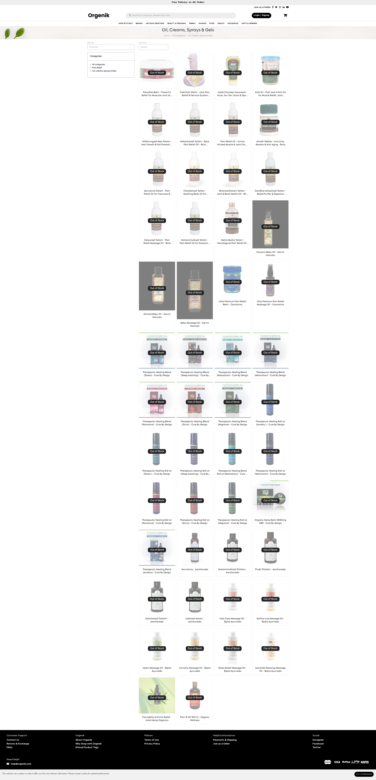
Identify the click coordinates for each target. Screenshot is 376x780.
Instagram (318, 740)
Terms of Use (151, 740)
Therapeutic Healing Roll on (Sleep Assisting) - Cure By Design (195, 474)
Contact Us (13, 740)
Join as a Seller (262, 7)
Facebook (318, 744)
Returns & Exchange (18, 744)
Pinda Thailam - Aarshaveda (270, 569)
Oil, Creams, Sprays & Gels (200, 36)
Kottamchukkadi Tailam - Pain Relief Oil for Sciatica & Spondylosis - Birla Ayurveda (194, 243)
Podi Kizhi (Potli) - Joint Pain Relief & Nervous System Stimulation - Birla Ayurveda (195, 95)
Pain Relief (97, 68)
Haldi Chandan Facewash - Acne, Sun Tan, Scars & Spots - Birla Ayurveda (232, 95)
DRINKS (192, 23)
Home (166, 36)
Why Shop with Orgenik (88, 744)
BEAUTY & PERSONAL (176, 23)
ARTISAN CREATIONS (155, 23)
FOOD (211, 23)
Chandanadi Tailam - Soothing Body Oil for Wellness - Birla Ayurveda (194, 194)
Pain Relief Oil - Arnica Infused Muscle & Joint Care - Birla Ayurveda (232, 145)
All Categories (178, 36)
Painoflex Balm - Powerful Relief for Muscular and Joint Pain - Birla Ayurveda (157, 95)
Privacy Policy (152, 744)
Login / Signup (261, 15)
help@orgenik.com (21, 764)
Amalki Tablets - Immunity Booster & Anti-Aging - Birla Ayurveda (270, 145)
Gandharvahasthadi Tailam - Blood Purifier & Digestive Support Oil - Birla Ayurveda (270, 194)
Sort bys (142, 43)
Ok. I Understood (364, 774)
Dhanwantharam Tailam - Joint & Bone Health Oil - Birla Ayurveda (232, 194)
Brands (90, 43)
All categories (98, 65)
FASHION (202, 23)
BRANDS (139, 23)
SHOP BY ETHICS (125, 23)
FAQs (9, 748)
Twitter (317, 748)
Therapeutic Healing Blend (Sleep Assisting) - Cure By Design (195, 375)
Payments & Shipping (225, 740)
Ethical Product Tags (86, 748)
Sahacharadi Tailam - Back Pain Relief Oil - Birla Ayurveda (194, 145)
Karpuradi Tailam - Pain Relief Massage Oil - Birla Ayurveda (157, 243)
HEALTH (221, 23)
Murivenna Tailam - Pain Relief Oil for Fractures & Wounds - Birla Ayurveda (157, 194)
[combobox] (110, 47)
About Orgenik (83, 740)
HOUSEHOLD (233, 23)
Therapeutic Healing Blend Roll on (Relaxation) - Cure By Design (232, 474)
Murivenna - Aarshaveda (195, 569)
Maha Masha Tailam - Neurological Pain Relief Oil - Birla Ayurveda (232, 243)
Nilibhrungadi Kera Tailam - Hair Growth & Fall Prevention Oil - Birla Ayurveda (157, 145)
